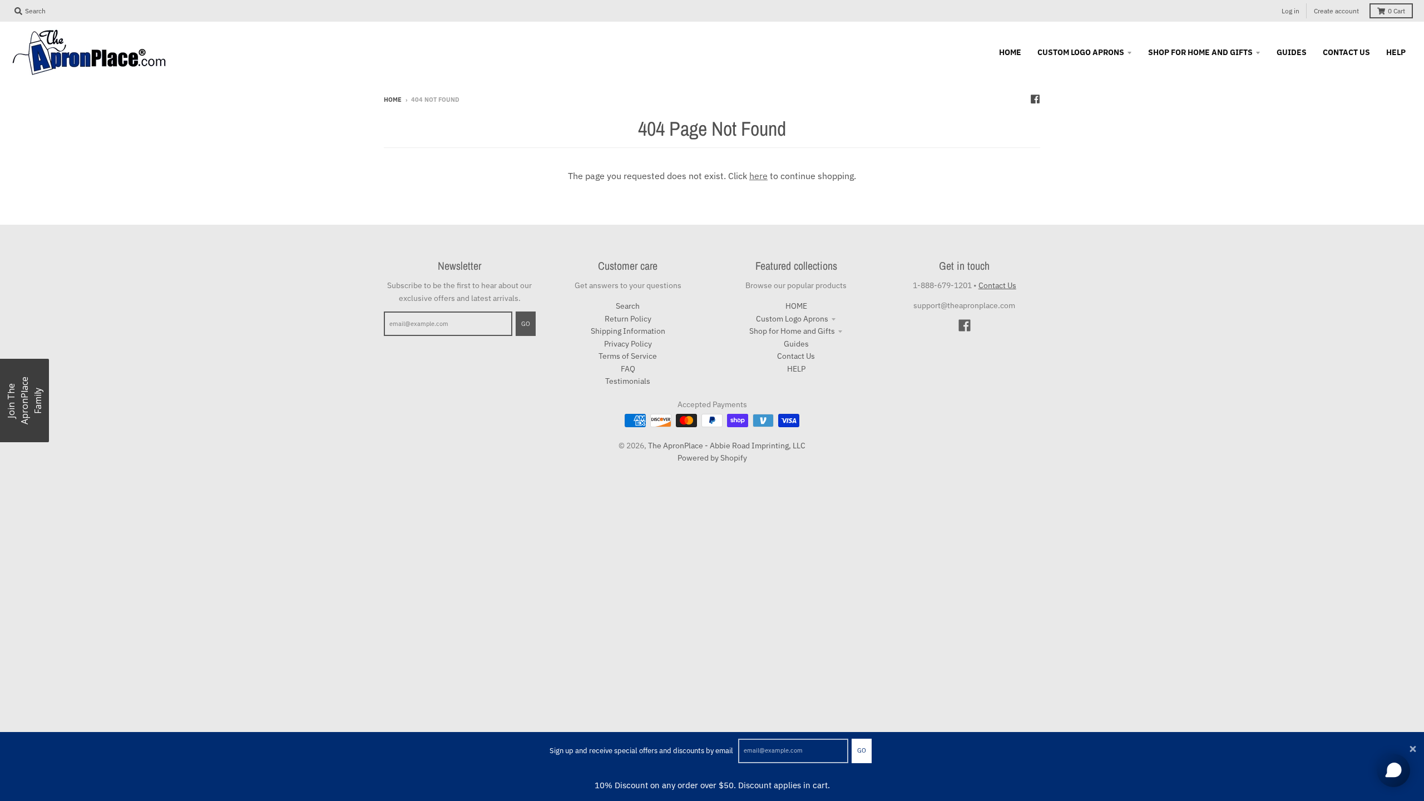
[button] (24, 400)
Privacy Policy (628, 344)
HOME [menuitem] (1010, 52)
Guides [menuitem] (1292, 52)
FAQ (628, 369)
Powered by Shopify (712, 458)
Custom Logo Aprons (792, 319)
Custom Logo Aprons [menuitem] (1080, 52)
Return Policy (628, 319)
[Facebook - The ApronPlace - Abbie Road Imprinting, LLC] (1035, 99)
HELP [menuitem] (1396, 52)
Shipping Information (628, 331)
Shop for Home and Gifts (792, 331)
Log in (1290, 11)
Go (861, 750)
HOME (796, 306)
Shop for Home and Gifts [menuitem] (1200, 52)
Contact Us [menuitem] (1346, 52)
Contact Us (796, 356)
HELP (796, 369)
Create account (1336, 11)
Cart (1396, 11)
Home (393, 99)
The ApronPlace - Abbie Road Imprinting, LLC (726, 446)
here (758, 175)
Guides (796, 344)
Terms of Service (628, 356)
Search (628, 306)
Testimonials (627, 381)
